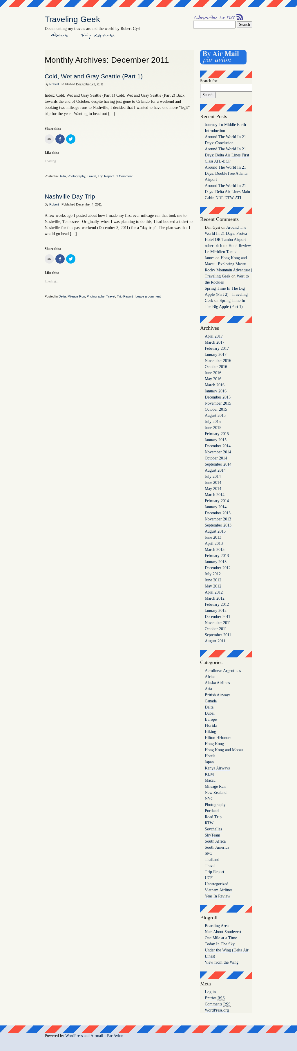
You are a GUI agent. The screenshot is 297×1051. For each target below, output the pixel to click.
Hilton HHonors (218, 737)
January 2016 (216, 391)
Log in (210, 992)
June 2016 (213, 373)
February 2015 (217, 434)
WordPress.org (217, 1010)
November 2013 (218, 519)
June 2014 (213, 482)
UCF (209, 878)
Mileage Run (76, 296)
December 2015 (218, 397)
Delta (62, 176)
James (209, 258)
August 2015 (215, 415)
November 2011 (218, 623)
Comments (218, 1004)
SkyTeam (212, 835)
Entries (215, 998)
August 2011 (215, 641)
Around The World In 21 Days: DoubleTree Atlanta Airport (226, 173)
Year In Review (217, 896)
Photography (76, 176)
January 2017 (216, 354)
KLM (209, 774)
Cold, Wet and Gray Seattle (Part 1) (94, 76)
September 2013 (218, 525)
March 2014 (214, 495)
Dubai (210, 713)
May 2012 (213, 586)
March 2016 (214, 385)
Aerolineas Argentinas (223, 670)
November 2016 (218, 360)
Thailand (212, 859)
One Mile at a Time (221, 938)
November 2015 (218, 403)
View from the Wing (221, 962)
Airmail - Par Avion (106, 1036)
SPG (208, 853)
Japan (209, 762)
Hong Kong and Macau (224, 750)
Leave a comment (148, 296)
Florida (211, 725)
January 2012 (216, 610)
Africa (210, 677)
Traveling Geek (72, 19)
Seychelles (213, 829)
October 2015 (216, 409)
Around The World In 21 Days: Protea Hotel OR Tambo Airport (226, 233)
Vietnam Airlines (218, 890)
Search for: (209, 81)
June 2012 (213, 580)
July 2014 (213, 476)
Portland (212, 811)
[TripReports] (98, 38)
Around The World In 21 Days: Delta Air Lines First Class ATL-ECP (227, 155)
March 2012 (214, 598)
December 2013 (218, 513)
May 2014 (213, 488)
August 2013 (215, 531)
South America (217, 847)
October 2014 (216, 458)
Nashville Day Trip (70, 196)
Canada (211, 701)
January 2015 (216, 440)
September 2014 (218, 464)
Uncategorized (216, 884)
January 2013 (216, 562)
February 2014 (217, 501)
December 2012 (218, 568)
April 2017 (214, 336)
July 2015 (213, 421)
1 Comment (124, 176)
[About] (59, 38)
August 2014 (215, 470)
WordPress (74, 1036)
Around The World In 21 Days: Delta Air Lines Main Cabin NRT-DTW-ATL (227, 191)
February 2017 (217, 348)
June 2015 (213, 428)
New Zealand (216, 792)
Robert (54, 84)
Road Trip (213, 817)
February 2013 (217, 556)
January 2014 (216, 507)
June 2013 (213, 537)
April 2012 (214, 592)
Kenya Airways (217, 768)
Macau (210, 780)
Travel (91, 176)
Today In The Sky (220, 944)
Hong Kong (214, 744)
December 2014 (218, 446)
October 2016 (216, 367)
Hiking (210, 731)
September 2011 (218, 635)
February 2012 (217, 604)
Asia (208, 689)
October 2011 (216, 629)
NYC (209, 798)
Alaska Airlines (217, 683)
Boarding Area (217, 926)
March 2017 (214, 342)
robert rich (213, 246)
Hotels (210, 756)
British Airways (217, 695)
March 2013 (214, 549)
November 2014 (218, 452)
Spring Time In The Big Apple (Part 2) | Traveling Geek (226, 294)
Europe (211, 719)
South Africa (215, 841)
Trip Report (106, 176)
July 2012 (213, 574)
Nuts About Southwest (223, 932)
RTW (209, 823)
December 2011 (217, 616)
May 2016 (213, 379)
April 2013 (214, 543)
